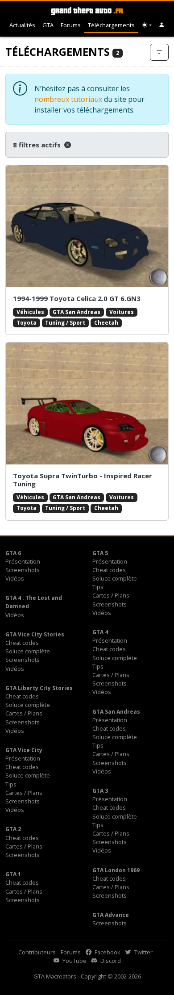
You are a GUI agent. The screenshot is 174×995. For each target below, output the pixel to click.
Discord (110, 961)
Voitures (121, 312)
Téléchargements (111, 25)
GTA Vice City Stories (34, 634)
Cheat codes (109, 570)
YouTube (74, 961)
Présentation (22, 561)
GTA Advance (110, 915)
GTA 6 (13, 553)
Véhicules (30, 312)
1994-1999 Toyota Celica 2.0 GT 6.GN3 (77, 298)
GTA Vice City (23, 750)
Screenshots (22, 570)
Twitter (143, 952)
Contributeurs (37, 952)
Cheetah (106, 322)
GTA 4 (100, 632)
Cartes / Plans (110, 595)
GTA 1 (13, 874)
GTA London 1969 (116, 870)
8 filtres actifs (37, 144)
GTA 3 (100, 790)
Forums (71, 25)
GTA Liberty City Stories (39, 688)
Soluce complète (114, 578)
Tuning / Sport (65, 322)
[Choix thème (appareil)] (146, 25)
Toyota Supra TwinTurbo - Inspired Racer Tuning (82, 479)
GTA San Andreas (76, 312)
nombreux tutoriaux (68, 99)
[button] (161, 25)
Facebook (106, 952)
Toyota (27, 322)
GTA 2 (13, 829)
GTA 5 (100, 553)
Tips (98, 587)
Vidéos (14, 578)
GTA (48, 25)
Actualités (22, 25)
